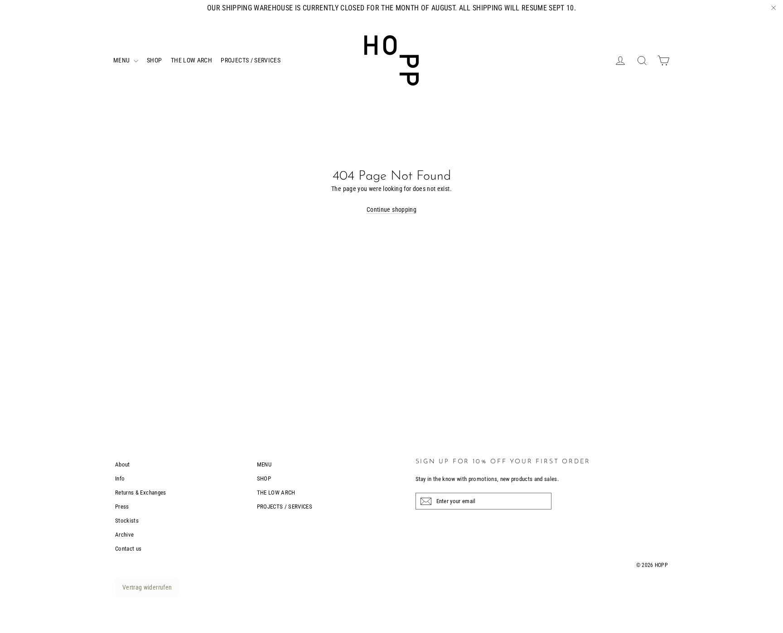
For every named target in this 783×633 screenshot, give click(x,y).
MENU (122, 60)
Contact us (128, 548)
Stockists (127, 520)
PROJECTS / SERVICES (250, 60)
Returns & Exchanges (140, 492)
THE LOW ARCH (191, 60)
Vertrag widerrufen (147, 587)
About (122, 464)
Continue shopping (391, 209)
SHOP (154, 60)
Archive (124, 534)
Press (122, 506)
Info (120, 478)
